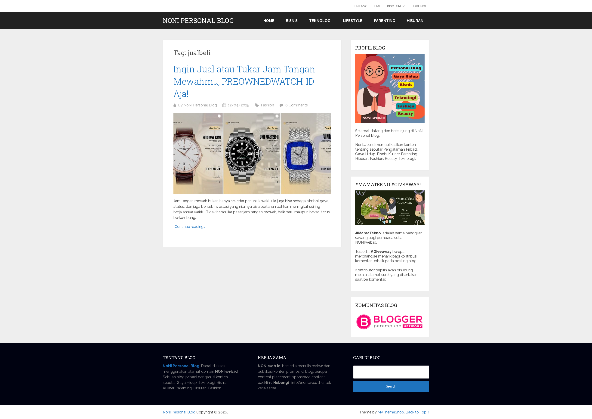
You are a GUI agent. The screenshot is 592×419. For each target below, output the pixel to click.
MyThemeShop (391, 412)
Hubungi (419, 6)
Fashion (267, 105)
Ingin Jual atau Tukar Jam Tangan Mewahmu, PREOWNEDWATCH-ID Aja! (244, 81)
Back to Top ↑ (417, 412)
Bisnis (292, 21)
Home (268, 21)
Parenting (384, 21)
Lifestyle (352, 21)
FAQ (377, 6)
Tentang (359, 6)
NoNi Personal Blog (200, 105)
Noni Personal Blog (198, 20)
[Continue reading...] (190, 226)
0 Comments (296, 105)
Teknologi (320, 21)
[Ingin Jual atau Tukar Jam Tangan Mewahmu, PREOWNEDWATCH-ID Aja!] (252, 153)
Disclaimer (396, 6)
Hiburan (415, 21)
